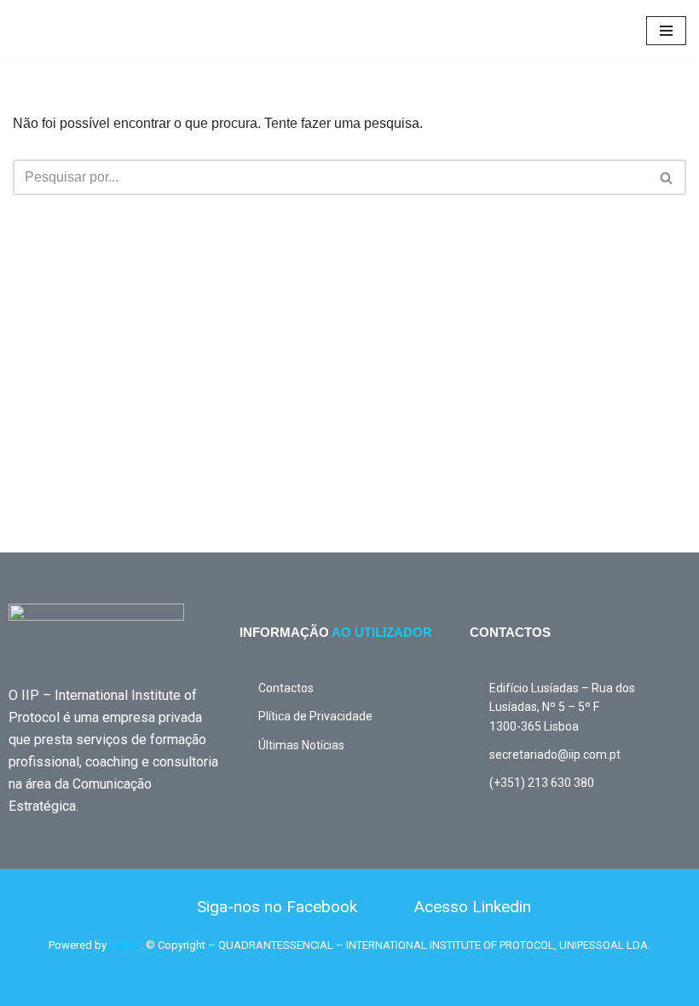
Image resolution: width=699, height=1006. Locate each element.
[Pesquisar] (667, 177)
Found (125, 945)
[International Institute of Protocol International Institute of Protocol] (64, 30)
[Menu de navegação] (666, 30)
